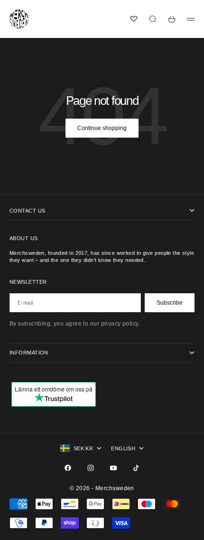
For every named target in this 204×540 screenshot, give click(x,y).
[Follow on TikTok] (136, 468)
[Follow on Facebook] (68, 468)
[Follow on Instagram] (90, 468)
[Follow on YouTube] (113, 468)
